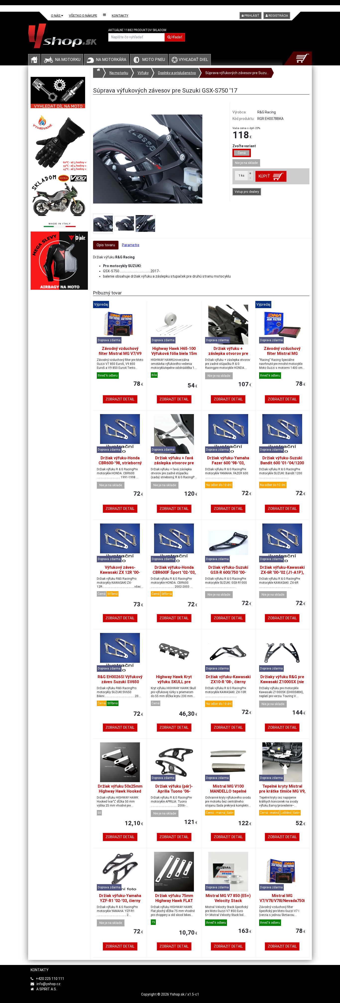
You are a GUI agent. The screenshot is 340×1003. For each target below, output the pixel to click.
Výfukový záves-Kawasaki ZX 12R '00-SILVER (120, 572)
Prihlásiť (251, 15)
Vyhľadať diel (193, 59)
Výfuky (143, 73)
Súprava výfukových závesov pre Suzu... (237, 73)
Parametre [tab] (130, 245)
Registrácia (278, 15)
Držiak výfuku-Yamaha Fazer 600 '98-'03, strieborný (228, 463)
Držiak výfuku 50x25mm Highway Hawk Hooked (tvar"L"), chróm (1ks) (120, 791)
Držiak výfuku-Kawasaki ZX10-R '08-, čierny (228, 679)
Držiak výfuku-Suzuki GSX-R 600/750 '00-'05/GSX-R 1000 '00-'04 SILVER (228, 575)
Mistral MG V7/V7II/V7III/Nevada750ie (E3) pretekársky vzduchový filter (282, 903)
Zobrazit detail (120, 399)
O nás (56, 15)
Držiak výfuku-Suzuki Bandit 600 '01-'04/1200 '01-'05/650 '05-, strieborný (282, 465)
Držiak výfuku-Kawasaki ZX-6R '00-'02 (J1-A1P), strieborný (282, 572)
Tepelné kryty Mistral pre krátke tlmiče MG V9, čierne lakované (282, 791)
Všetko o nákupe (83, 15)
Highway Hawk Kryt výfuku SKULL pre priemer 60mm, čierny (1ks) (174, 684)
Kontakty (120, 15)
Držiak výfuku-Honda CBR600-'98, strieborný (120, 460)
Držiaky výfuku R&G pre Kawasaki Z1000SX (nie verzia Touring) (282, 681)
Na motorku (67, 59)
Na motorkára (111, 59)
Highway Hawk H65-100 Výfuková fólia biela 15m (174, 351)
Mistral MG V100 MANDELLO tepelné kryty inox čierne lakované (228, 794)
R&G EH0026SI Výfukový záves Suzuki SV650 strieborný (120, 681)
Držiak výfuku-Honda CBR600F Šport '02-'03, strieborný (174, 572)
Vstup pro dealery (247, 191)
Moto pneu (153, 59)
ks (241, 175)
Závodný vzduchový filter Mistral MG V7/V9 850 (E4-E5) (120, 353)
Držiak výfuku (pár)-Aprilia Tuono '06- (174, 789)
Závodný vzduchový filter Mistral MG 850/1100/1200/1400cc (282, 353)
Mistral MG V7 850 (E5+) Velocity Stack (228, 898)
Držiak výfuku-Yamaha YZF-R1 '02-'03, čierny (120, 898)
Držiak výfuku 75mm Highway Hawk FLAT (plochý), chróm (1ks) (174, 900)
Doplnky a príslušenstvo (177, 73)
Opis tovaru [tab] (106, 245)
